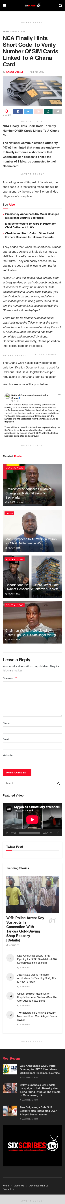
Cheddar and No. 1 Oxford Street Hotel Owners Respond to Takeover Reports (29, 235)
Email (6, 739)
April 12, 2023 (37, 71)
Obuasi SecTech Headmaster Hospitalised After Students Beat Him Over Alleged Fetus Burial (37, 997)
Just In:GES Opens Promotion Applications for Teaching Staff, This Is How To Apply (36, 978)
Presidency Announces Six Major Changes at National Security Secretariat (32, 216)
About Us (19, 1185)
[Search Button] (58, 783)
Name (6, 723)
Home (6, 31)
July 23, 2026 (13, 594)
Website (8, 755)
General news (18, 31)
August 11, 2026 (15, 502)
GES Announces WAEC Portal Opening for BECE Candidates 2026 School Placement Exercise (37, 959)
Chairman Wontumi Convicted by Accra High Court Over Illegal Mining (30, 632)
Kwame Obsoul (14, 71)
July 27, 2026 (13, 548)
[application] (32, 819)
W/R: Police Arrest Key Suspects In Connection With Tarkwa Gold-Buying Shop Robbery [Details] (25, 929)
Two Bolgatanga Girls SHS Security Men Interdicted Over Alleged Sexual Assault (37, 1016)
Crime (9, 513)
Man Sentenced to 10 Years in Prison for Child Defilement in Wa (30, 225)
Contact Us (8, 1189)
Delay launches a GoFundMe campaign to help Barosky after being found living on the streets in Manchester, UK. (40, 1090)
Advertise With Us (38, 1185)
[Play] (7, 832)
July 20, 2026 (13, 639)
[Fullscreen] (57, 832)
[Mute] (51, 832)
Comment (10, 678)
